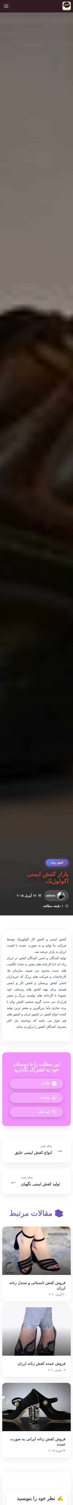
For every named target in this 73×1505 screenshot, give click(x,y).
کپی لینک (44, 1111)
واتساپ (45, 1097)
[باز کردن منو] (6, 6)
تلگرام (45, 1083)
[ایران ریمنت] (67, 6)
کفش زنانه (57, 862)
